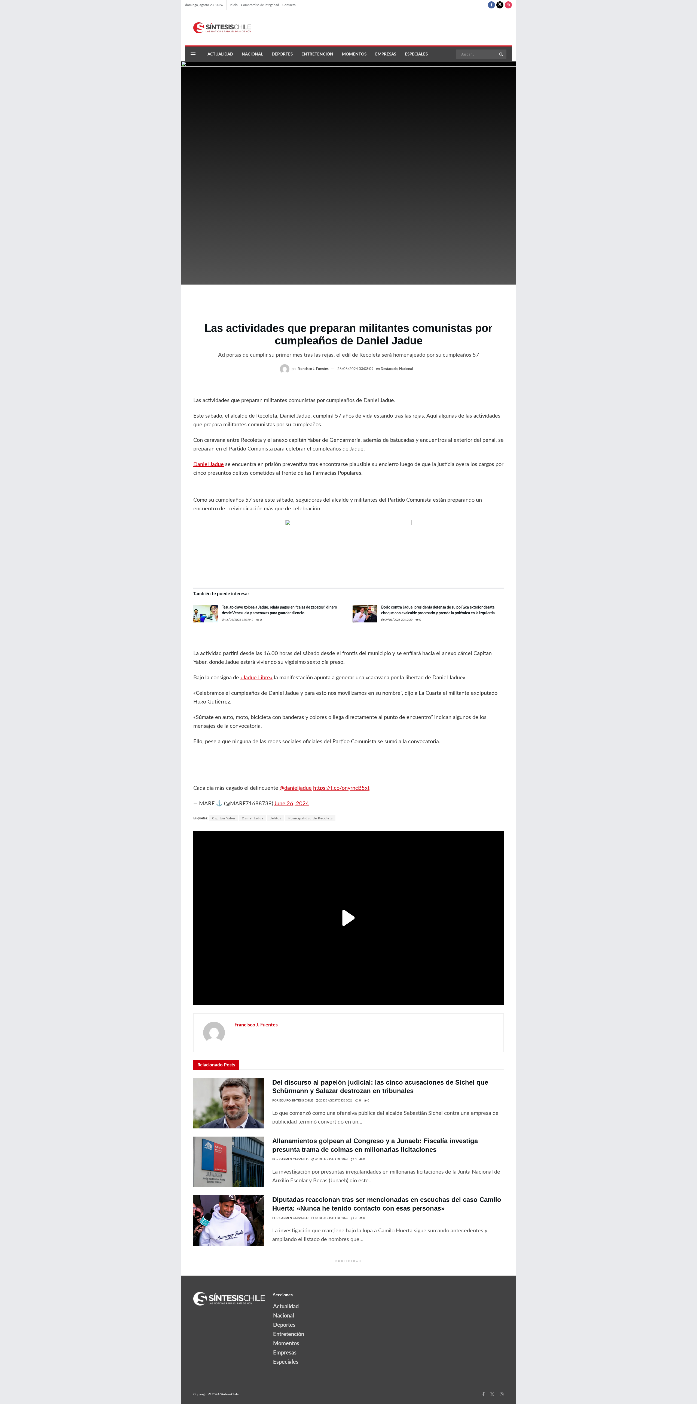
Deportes (282, 54)
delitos (275, 818)
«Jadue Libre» (256, 677)
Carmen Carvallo (293, 1159)
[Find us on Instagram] (508, 5)
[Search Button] (501, 54)
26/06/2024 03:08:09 (355, 369)
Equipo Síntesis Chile (296, 1100)
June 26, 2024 (291, 803)
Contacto (289, 5)
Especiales (416, 54)
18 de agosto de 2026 (331, 1218)
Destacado (389, 369)
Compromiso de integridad (260, 5)
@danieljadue (296, 788)
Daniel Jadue (208, 464)
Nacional (252, 54)
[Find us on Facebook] (491, 5)
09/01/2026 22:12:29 (398, 619)
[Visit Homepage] (218, 27)
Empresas (385, 54)
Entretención (317, 54)
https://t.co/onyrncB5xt (341, 788)
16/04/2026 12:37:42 (238, 619)
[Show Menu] (193, 54)
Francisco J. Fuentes (313, 369)
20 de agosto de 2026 (335, 1100)
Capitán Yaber (224, 818)
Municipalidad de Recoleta (310, 818)
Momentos (354, 54)
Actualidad (220, 54)
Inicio (234, 5)
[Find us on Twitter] (499, 5)
